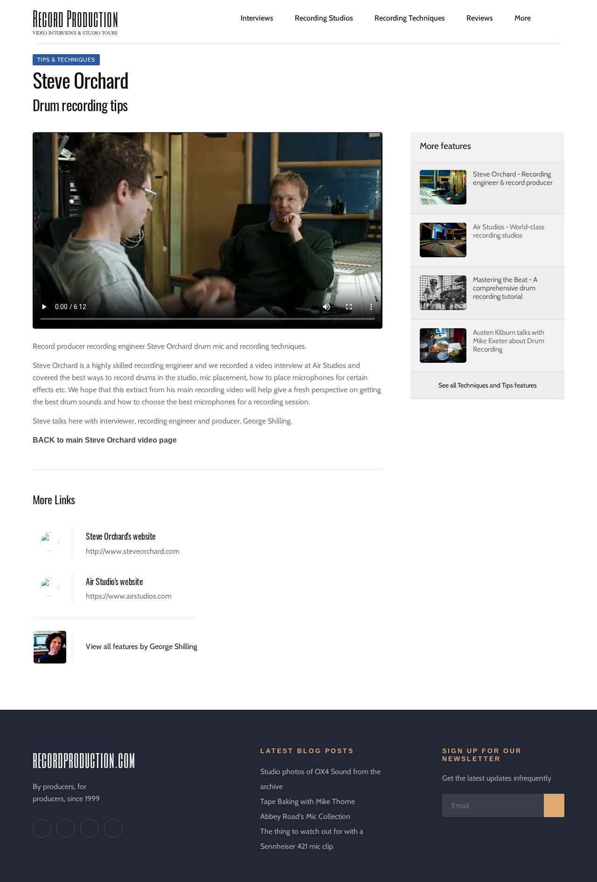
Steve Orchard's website (121, 536)
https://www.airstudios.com (129, 596)
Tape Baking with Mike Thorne (307, 801)
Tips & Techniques (66, 59)
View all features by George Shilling (141, 646)
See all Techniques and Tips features (487, 385)
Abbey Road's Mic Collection (305, 816)
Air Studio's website (114, 581)
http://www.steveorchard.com (133, 551)
